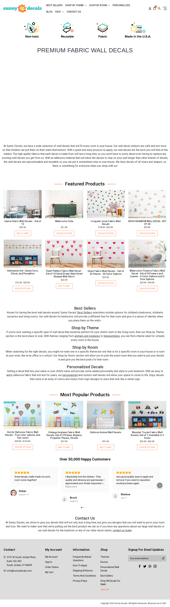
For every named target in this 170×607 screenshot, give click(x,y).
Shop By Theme (74, 5)
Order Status (52, 567)
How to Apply (80, 565)
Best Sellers (54, 5)
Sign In (48, 562)
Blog (49, 12)
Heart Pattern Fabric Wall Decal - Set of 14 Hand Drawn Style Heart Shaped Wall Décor (64, 274)
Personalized (121, 5)
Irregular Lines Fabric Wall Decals (106, 222)
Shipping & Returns (83, 570)
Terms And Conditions (84, 575)
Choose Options (64, 233)
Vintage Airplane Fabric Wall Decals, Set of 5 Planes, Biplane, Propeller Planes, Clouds (64, 435)
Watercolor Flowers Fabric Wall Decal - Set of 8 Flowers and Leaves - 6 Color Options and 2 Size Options (147, 274)
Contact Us (74, 12)
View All (104, 589)
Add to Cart (23, 233)
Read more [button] (71, 486)
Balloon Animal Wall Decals (105, 432)
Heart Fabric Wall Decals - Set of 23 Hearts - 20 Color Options (106, 272)
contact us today (122, 530)
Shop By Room (98, 5)
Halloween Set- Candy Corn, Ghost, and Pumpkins (22, 272)
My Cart (49, 572)
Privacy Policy (80, 581)
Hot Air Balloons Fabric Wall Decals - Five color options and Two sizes (22, 435)
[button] (10, 485)
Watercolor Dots (64, 221)
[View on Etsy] (13, 492)
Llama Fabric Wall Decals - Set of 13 (22, 222)
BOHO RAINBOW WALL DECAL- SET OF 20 (147, 222)
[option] (32, 30)
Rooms (104, 562)
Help (58, 12)
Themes (104, 557)
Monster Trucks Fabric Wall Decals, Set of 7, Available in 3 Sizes (147, 435)
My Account (51, 557)
